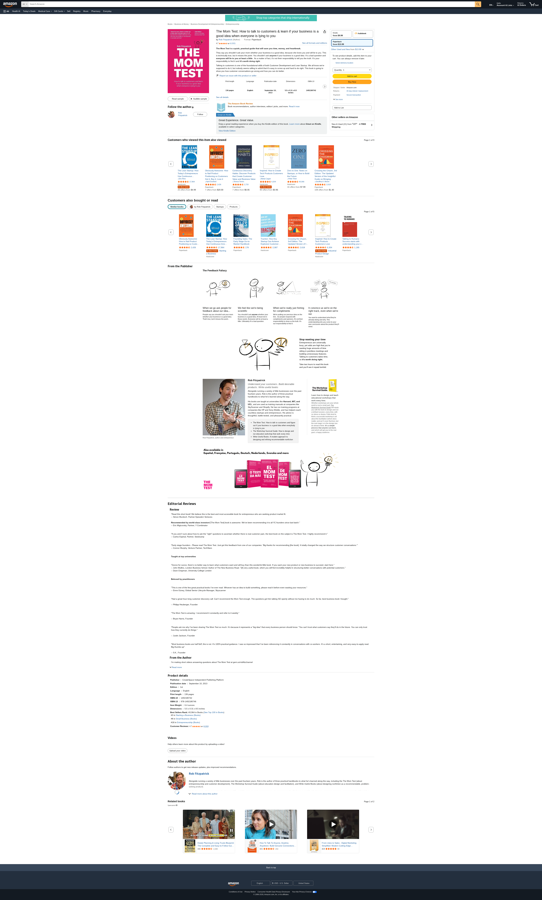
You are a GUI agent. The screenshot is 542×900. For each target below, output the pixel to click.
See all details (222, 97)
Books (170, 24)
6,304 (329, 247)
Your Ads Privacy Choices (302, 892)
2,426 (193, 247)
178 (247, 247)
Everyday (107, 11)
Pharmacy (95, 11)
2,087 (275, 247)
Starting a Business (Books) (188, 715)
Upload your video (177, 751)
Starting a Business (216, 252)
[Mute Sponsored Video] (231, 835)
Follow (200, 114)
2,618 (302, 247)
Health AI (16, 11)
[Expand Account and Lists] (513, 5)
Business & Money (181, 24)
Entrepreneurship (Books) (188, 722)
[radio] (341, 34)
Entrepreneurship (232, 24)
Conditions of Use (235, 892)
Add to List (339, 108)
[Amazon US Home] (233, 884)
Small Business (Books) (186, 719)
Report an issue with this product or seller (237, 75)
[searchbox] (252, 4)
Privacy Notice (250, 892)
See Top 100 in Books (214, 712)
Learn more (294, 124)
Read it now (294, 106)
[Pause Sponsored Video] (231, 830)
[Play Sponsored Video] (271, 824)
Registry (76, 11)
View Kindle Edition (227, 131)
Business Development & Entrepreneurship (207, 24)
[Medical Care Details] (51, 11)
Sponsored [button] (171, 805)
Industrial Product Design (325, 252)
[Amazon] (10, 4)
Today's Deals (29, 11)
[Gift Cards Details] (64, 11)
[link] (189, 173)
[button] (6, 11)
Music (85, 11)
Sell (68, 11)
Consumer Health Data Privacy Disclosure (274, 892)
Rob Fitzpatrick (225, 39)
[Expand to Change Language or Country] (492, 5)
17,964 (221, 247)
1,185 (356, 247)
